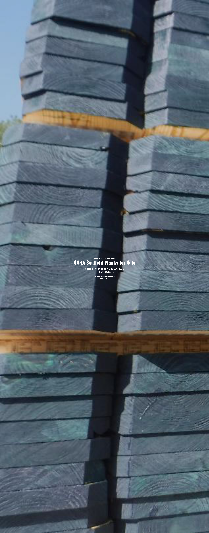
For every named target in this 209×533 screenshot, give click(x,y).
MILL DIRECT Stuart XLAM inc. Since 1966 (104, 258)
